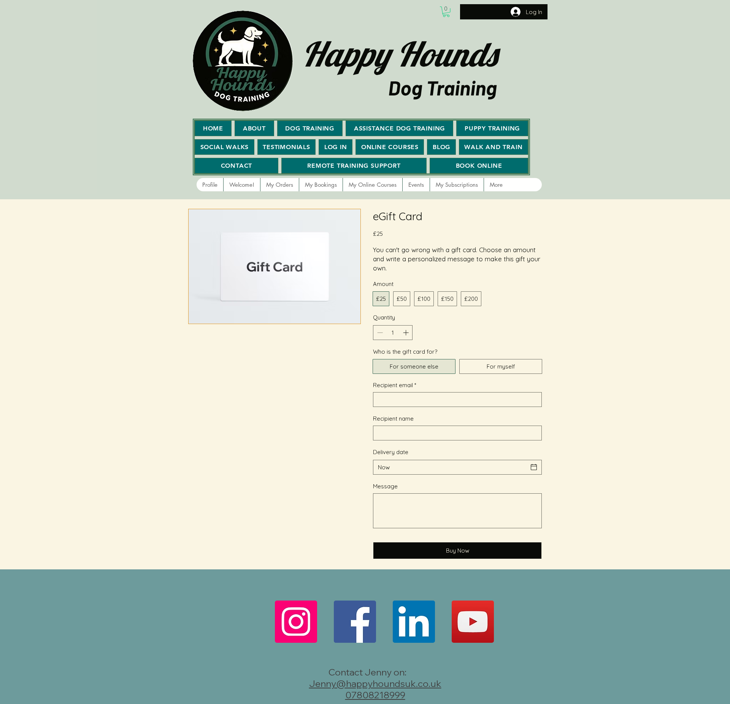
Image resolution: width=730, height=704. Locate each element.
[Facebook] (355, 622)
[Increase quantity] (407, 333)
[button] (446, 11)
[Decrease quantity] (379, 333)
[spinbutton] (393, 333)
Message (385, 486)
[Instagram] (296, 622)
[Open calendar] (533, 467)
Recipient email (394, 385)
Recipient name (393, 418)
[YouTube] (473, 622)
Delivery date (390, 452)
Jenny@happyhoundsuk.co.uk (375, 683)
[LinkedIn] (414, 622)
